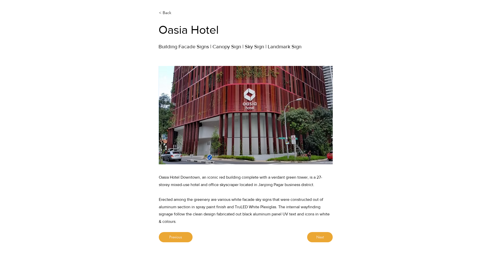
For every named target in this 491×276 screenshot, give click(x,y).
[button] (246, 115)
